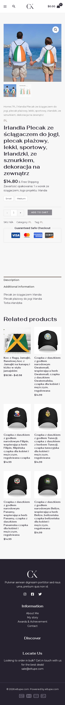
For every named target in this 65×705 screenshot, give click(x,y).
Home (7, 106)
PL (14, 106)
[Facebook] (32, 594)
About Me (32, 613)
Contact (32, 626)
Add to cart (39, 212)
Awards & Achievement (32, 621)
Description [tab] (11, 280)
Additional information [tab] (19, 286)
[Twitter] (40, 594)
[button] (14, 6)
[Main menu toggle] (5, 6)
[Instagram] (25, 594)
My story (32, 617)
